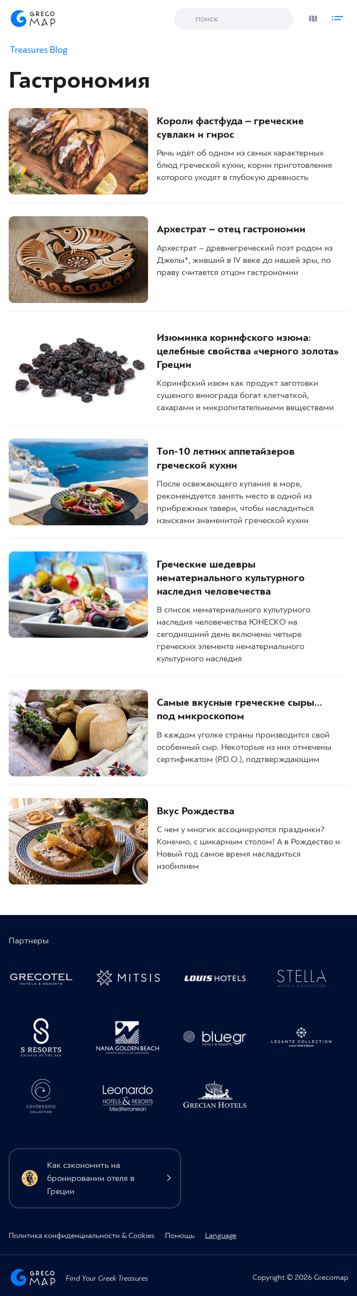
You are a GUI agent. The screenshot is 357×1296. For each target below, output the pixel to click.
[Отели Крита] (45, 1039)
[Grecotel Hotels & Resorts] (45, 980)
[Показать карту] (311, 16)
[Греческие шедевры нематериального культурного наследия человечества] (78, 594)
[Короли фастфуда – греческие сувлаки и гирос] (78, 151)
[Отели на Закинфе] (306, 1039)
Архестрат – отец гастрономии (231, 229)
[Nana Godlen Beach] (132, 1039)
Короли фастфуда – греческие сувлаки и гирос (230, 128)
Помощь (180, 1235)
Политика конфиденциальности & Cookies (82, 1235)
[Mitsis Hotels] (132, 980)
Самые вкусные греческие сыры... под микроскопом (239, 709)
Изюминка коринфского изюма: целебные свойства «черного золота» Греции (248, 351)
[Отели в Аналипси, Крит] (306, 980)
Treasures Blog (38, 50)
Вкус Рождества (195, 811)
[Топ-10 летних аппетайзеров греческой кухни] (78, 482)
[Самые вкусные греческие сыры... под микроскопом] (78, 733)
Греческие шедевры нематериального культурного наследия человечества (231, 578)
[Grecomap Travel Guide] (32, 18)
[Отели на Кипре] (219, 980)
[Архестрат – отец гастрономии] (78, 259)
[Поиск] (187, 19)
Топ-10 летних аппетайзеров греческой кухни (226, 458)
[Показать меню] (339, 16)
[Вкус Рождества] (78, 841)
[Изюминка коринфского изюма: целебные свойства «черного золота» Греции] (78, 368)
